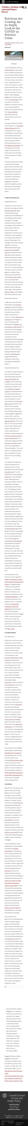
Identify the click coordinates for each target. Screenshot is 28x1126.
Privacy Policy (2, 1123)
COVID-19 (13, 43)
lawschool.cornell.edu (14, 1109)
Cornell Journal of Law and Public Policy (11, 9)
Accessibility (10, 1123)
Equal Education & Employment (20, 1123)
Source (14, 64)
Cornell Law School (14, 1104)
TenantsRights (8, 44)
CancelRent (7, 43)
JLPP (21, 43)
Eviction (18, 43)
